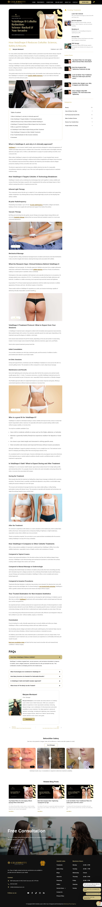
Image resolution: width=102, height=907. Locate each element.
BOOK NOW (85, 2)
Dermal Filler (75, 36)
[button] (35, 657)
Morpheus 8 (75, 29)
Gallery (58, 884)
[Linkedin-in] (43, 893)
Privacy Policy (60, 896)
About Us (59, 876)
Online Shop (60, 868)
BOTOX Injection (77, 20)
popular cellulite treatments (35, 75)
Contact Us (59, 892)
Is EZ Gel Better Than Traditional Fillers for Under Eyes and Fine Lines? (82, 76)
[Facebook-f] (32, 893)
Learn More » (11, 811)
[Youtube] (28, 893)
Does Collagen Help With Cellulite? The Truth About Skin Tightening (81, 92)
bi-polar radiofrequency (36, 204)
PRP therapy (75, 43)
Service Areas (60, 888)
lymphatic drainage (19, 217)
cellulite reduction (37, 269)
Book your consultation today (16, 642)
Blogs (58, 872)
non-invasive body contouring (47, 586)
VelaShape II (12, 147)
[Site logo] (17, 2)
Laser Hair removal (77, 13)
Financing (59, 880)
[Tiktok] (36, 893)
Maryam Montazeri (30, 694)
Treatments (59, 865)
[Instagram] (40, 893)
